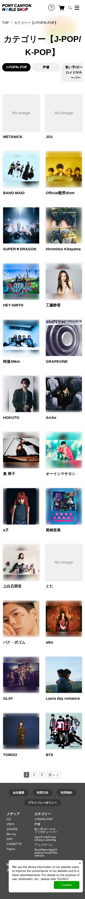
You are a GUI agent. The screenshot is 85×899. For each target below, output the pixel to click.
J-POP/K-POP (16, 67)
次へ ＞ (53, 774)
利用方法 (42, 792)
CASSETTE (14, 844)
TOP (5, 23)
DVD (10, 839)
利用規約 (66, 792)
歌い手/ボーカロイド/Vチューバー (45, 830)
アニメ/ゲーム (43, 844)
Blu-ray (11, 834)
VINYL (11, 824)
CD (9, 819)
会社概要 (18, 792)
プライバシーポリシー (42, 802)
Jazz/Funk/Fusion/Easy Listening (45, 838)
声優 (46, 67)
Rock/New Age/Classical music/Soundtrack (46, 852)
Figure (11, 849)
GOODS (12, 829)
